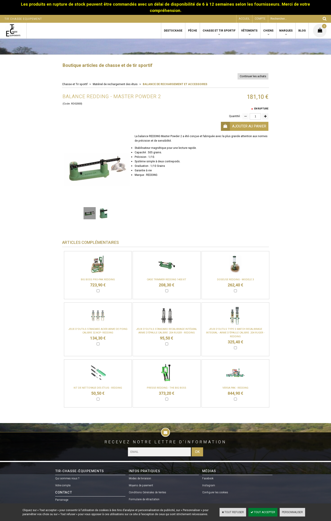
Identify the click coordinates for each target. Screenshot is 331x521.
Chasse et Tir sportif (75, 84)
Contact (63, 492)
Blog (302, 31)
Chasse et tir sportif (219, 31)
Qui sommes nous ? (67, 478)
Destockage (173, 31)
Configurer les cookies (215, 492)
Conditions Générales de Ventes (147, 492)
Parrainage (61, 500)
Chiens (268, 31)
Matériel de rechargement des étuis (115, 84)
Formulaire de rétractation (144, 499)
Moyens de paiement (141, 485)
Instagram (208, 485)
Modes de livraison (140, 478)
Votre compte (62, 485)
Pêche (192, 31)
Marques (286, 31)
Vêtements (249, 31)
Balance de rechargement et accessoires (175, 84)
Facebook (207, 478)
